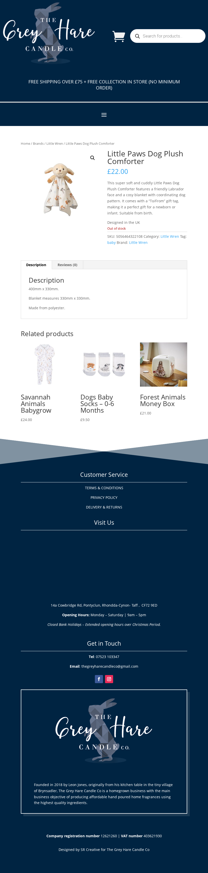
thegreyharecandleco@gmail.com (109, 666)
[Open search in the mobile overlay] (168, 36)
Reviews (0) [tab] (67, 264)
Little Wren (54, 143)
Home (25, 143)
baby (111, 242)
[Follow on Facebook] (99, 679)
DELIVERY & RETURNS (104, 507)
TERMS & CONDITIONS (104, 487)
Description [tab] (36, 264)
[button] (92, 157)
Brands (38, 143)
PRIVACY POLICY (104, 497)
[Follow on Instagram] (109, 679)
